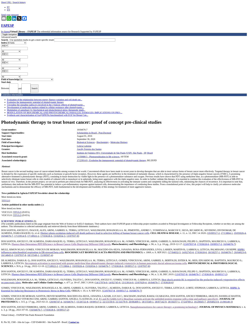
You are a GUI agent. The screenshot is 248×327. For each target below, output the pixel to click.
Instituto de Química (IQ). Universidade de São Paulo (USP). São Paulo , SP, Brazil (115, 153)
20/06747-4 (56, 301)
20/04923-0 (240, 252)
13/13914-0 (127, 282)
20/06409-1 (135, 301)
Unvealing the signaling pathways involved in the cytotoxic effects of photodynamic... (46, 105)
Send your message (10, 15)
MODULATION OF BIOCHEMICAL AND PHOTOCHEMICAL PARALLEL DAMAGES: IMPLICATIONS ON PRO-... (64, 112)
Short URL (6, 2)
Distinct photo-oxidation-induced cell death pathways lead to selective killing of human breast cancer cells (94, 233)
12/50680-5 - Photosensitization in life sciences (98, 156)
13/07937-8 (72, 236)
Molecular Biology (119, 142)
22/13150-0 (108, 301)
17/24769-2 (187, 301)
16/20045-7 (200, 301)
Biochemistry (103, 142)
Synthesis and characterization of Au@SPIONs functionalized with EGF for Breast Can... (47, 115)
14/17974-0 (101, 282)
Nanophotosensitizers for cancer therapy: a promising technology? (164, 307)
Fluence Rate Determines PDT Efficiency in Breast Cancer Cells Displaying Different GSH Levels (61, 244)
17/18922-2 (33, 236)
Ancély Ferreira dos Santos (89, 149)
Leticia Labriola (84, 146)
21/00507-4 (46, 255)
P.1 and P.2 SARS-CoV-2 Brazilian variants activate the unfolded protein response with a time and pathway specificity (158, 299)
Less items (16, 197)
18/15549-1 (33, 255)
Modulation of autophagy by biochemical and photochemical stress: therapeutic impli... (46, 110)
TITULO (6, 200)
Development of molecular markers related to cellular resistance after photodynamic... (45, 107)
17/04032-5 (175, 252)
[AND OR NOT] (4, 45)
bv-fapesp (5, 31)
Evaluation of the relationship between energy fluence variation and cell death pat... (44, 99)
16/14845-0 (7, 255)
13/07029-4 (141, 282)
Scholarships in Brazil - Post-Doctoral (94, 133)
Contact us (74, 322)
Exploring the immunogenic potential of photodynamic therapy (35, 102)
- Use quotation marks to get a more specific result (27, 40)
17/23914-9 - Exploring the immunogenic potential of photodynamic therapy (111, 160)
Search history (19, 2)
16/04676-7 (7, 236)
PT (8, 7)
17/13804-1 (227, 233)
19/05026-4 (240, 233)
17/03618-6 (46, 236)
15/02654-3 (59, 236)
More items (6, 197)
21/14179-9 (121, 301)
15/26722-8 (82, 301)
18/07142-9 (161, 301)
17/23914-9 (20, 236)
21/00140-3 (226, 301)
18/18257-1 (214, 252)
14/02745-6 (188, 252)
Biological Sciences (86, 142)
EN (8, 10)
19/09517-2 (214, 233)
